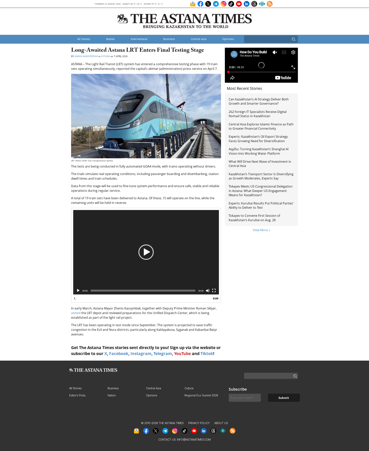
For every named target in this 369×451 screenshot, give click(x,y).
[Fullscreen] (214, 291)
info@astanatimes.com (194, 439)
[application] (146, 252)
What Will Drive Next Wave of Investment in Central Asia (260, 163)
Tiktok (206, 353)
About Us (221, 423)
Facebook (118, 353)
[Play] (78, 291)
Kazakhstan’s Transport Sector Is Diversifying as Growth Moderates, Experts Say (261, 176)
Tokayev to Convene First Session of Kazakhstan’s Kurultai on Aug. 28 (254, 217)
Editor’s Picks (77, 395)
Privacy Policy (199, 423)
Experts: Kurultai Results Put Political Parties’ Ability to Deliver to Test (261, 205)
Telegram (163, 353)
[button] (146, 252)
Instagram (140, 353)
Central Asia (198, 39)
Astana (105, 56)
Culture (189, 388)
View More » (261, 230)
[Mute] (208, 291)
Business (169, 39)
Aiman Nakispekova (86, 56)
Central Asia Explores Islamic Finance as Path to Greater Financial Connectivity (261, 126)
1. (75, 298)
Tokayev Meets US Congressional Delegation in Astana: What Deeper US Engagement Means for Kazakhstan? (261, 190)
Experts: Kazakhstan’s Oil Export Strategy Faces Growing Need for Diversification (258, 138)
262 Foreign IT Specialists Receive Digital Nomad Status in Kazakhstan (258, 114)
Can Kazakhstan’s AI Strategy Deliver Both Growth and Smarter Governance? (259, 101)
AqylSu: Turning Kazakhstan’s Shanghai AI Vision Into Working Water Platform (258, 151)
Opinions (228, 39)
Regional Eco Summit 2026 (201, 395)
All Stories (83, 39)
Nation (110, 39)
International (139, 39)
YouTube (182, 353)
